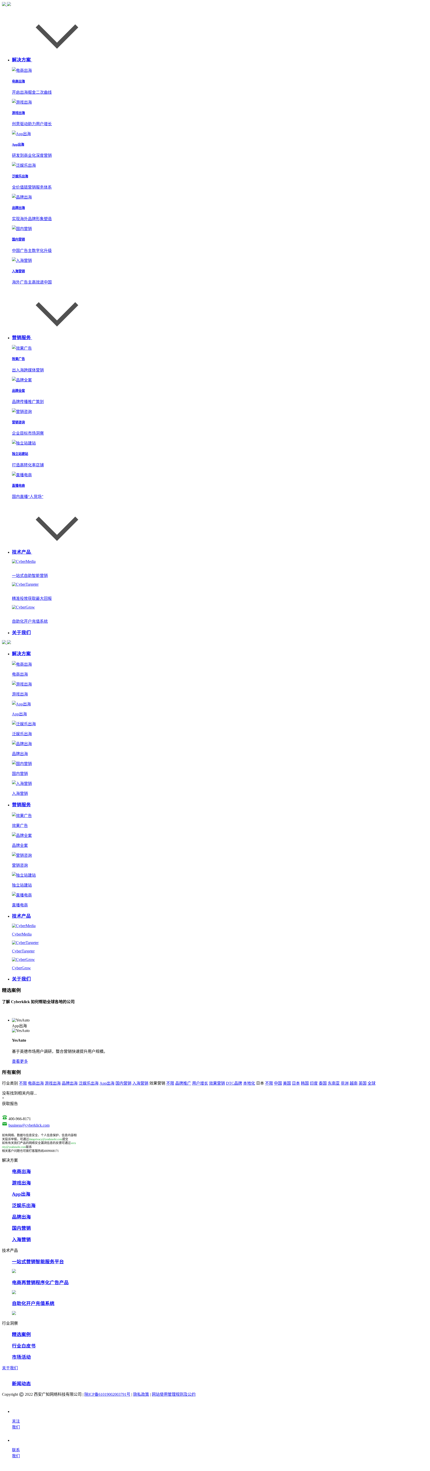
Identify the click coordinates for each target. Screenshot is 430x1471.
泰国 (323, 1083)
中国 (278, 1083)
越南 (354, 1083)
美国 (287, 1083)
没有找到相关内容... (19, 1093)
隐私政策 (141, 1394)
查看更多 (20, 1061)
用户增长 (200, 1083)
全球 (372, 1083)
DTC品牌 (234, 1083)
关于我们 (10, 1368)
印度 (314, 1083)
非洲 (345, 1083)
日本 (296, 1083)
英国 (363, 1083)
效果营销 (217, 1083)
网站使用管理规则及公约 (174, 1394)
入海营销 (140, 1083)
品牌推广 (183, 1083)
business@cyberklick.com (29, 1125)
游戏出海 (53, 1083)
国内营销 (123, 1083)
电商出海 (36, 1083)
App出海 (107, 1083)
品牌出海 (70, 1083)
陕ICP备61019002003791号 (107, 1394)
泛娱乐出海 (89, 1083)
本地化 (249, 1083)
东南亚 (334, 1083)
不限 (23, 1083)
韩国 (305, 1083)
